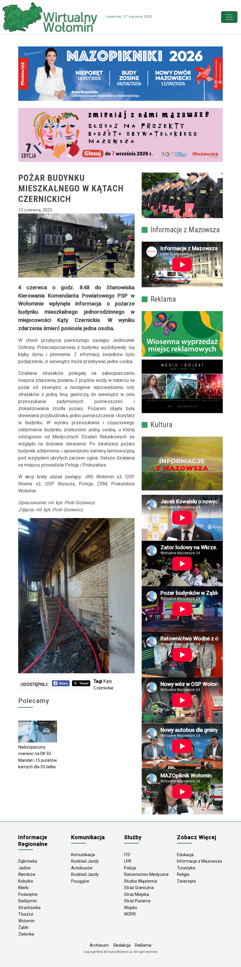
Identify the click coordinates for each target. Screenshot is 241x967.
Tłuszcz (25, 914)
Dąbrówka (27, 861)
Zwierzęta (186, 881)
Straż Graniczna (139, 887)
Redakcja (121, 945)
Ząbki (23, 927)
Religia (183, 874)
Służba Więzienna (140, 881)
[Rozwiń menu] (229, 17)
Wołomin (26, 920)
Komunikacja (83, 854)
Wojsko (130, 907)
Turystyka (186, 868)
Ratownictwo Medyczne (146, 874)
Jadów (24, 868)
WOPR (130, 914)
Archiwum (99, 945)
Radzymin (27, 900)
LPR (127, 861)
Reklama (143, 945)
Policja (130, 868)
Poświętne (28, 894)
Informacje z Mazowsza (199, 861)
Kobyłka (25, 881)
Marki (23, 887)
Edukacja (185, 854)
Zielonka (26, 934)
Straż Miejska (136, 894)
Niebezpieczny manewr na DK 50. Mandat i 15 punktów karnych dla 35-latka (37, 757)
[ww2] (182, 334)
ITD (127, 854)
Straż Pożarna (137, 900)
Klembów (27, 874)
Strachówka (29, 907)
